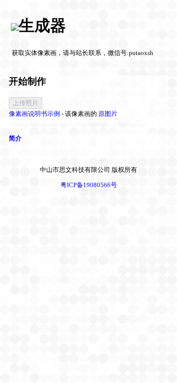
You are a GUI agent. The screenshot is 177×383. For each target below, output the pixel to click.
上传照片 (25, 103)
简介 (15, 138)
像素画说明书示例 (34, 113)
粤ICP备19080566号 (88, 185)
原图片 (108, 113)
